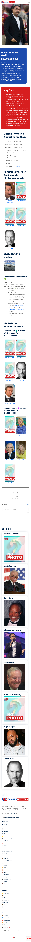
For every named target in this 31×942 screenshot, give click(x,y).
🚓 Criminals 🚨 (6, 927)
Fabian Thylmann (12, 534)
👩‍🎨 (3, 900)
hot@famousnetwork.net (12, 817)
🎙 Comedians (5, 831)
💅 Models (4, 836)
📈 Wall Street (6, 907)
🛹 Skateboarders (6, 879)
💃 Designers (5, 897)
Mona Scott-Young (12, 694)
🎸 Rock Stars (5, 843)
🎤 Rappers (5, 840)
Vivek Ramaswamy (12, 630)
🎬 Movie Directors (7, 838)
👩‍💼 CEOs (4, 895)
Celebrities (5, 822)
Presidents (6, 915)
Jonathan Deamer (18, 306)
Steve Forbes (9, 662)
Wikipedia (17, 166)
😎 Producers (5, 904)
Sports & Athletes (7, 851)
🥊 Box (4, 856)
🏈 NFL (4, 872)
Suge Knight (9, 726)
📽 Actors (4, 824)
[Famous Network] (8, 2)
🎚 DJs (3, 833)
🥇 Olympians (5, 874)
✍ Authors (5, 826)
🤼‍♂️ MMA (4, 867)
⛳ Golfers (4, 863)
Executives (6, 900)
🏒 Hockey (5, 865)
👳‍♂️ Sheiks (4, 925)
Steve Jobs (9, 758)
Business (4, 890)
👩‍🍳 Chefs (4, 829)
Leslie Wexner (10, 566)
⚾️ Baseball (5, 854)
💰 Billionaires (5, 893)
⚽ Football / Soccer (7, 860)
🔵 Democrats (5, 918)
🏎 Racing (4, 877)
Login (27, 504)
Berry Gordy (9, 598)
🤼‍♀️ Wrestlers (5, 884)
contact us (13, 813)
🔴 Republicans (6, 920)
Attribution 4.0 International (17, 310)
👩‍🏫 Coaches (5, 858)
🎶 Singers (4, 845)
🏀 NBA (4, 870)
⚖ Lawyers (5, 902)
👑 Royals (4, 922)
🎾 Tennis (4, 881)
